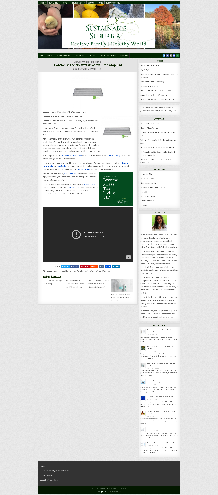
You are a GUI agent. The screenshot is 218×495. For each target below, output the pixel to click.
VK (102, 266)
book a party (114, 155)
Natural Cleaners (147, 178)
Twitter (66, 266)
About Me (49, 55)
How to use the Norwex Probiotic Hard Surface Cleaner (121, 297)
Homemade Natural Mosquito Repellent (157, 147)
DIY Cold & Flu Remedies (150, 123)
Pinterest (85, 266)
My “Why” (144, 70)
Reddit (95, 266)
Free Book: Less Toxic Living (152, 82)
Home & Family (53, 3)
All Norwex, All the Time (108, 55)
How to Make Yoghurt (149, 128)
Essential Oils (146, 174)
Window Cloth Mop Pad (72, 155)
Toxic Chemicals (147, 200)
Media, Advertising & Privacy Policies (55, 470)
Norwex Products (95, 62)
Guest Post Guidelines (49, 480)
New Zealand (62, 166)
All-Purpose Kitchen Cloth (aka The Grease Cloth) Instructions (75, 283)
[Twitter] (164, 55)
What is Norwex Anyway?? (64, 55)
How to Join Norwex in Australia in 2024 (157, 99)
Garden (42, 3)
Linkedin (117, 266)
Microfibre (144, 192)
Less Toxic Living (147, 196)
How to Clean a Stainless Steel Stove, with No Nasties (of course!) (98, 283)
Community (91, 3)
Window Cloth (83, 271)
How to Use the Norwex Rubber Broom (159, 428)
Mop (62, 271)
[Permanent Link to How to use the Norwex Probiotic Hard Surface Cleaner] (122, 285)
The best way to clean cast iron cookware (160, 396)
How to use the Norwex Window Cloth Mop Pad (88, 65)
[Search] (170, 55)
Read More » (152, 358)
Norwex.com (73, 187)
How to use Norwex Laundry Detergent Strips (161, 443)
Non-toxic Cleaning (148, 183)
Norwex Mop (70, 271)
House (65, 3)
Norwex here (89, 184)
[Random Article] (174, 55)
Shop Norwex (93, 55)
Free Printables (80, 55)
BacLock (55, 271)
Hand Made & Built (77, 3)
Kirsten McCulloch (81, 69)
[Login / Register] (177, 55)
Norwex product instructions (152, 187)
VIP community (70, 173)
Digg (109, 266)
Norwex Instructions (113, 3)
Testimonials (123, 55)
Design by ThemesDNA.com (109, 491)
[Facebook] (167, 55)
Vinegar (143, 205)
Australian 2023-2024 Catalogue (154, 95)
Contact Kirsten (46, 475)
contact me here (83, 169)
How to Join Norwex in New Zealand (155, 90)
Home (41, 55)
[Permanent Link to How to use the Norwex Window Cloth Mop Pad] (88, 92)
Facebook (75, 266)
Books (101, 3)
